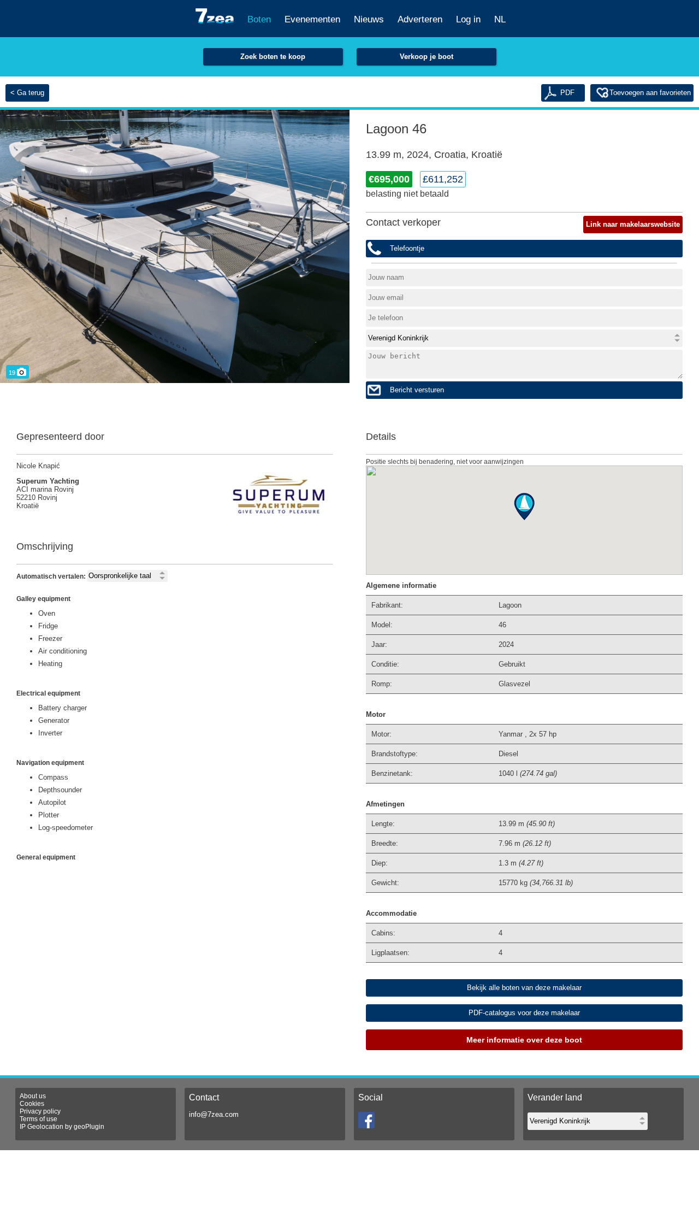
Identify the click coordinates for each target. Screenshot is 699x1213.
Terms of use (38, 1119)
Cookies (32, 1104)
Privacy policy (40, 1111)
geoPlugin (89, 1126)
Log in (468, 19)
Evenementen (312, 19)
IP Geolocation (41, 1126)
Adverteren (420, 19)
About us (33, 1096)
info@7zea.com (214, 1114)
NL (500, 19)
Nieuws (369, 19)
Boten (259, 19)
